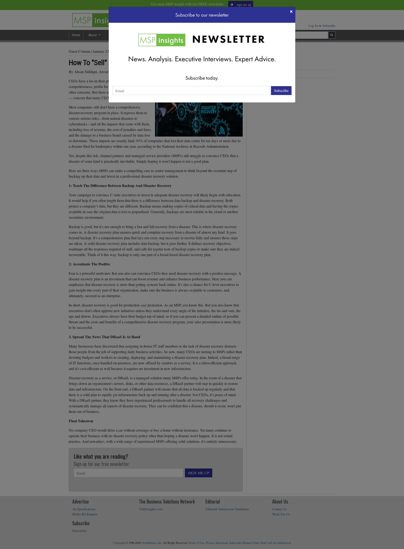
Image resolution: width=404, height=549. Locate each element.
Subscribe (281, 90)
